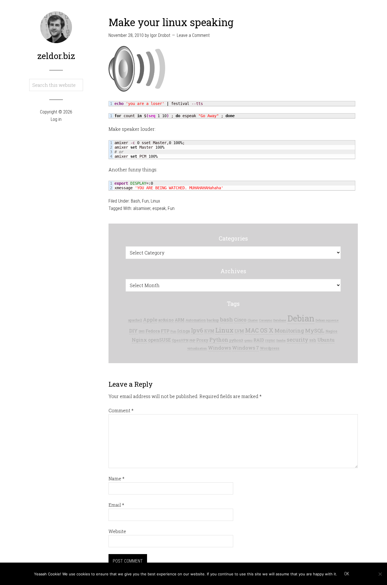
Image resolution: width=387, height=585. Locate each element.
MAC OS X (259, 330)
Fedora (153, 331)
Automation (196, 320)
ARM (179, 320)
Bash (135, 201)
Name (116, 478)
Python (218, 339)
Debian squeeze (327, 320)
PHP (192, 340)
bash (226, 319)
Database (279, 320)
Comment (121, 410)
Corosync (265, 320)
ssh (312, 340)
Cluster (253, 320)
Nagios (331, 331)
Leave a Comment (193, 35)
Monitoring (289, 330)
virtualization (197, 348)
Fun (145, 201)
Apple (150, 319)
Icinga (183, 331)
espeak (159, 208)
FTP (165, 331)
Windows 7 (245, 347)
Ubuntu (326, 339)
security (297, 339)
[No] (380, 574)
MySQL (314, 330)
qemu (248, 340)
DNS (141, 331)
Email (116, 505)
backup (213, 320)
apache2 (135, 320)
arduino (166, 320)
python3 (236, 340)
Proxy (202, 340)
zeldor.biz (56, 55)
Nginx (139, 339)
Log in (56, 119)
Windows (219, 347)
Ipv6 (197, 330)
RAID (259, 340)
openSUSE (159, 340)
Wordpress (269, 348)
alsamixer (141, 208)
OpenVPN (180, 340)
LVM (239, 331)
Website (117, 531)
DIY (133, 330)
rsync (270, 340)
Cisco (240, 319)
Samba (281, 340)
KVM (209, 331)
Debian (300, 318)
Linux (155, 201)
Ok (346, 573)
